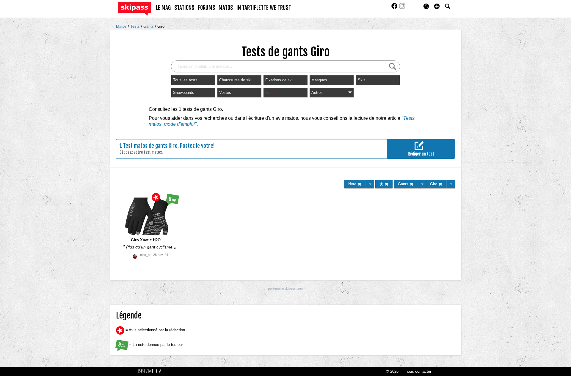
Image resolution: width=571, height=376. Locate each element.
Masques (319, 80)
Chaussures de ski (235, 80)
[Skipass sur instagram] (402, 8)
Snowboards (183, 92)
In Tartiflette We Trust (263, 7)
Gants (149, 26)
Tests (135, 26)
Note (352, 184)
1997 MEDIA (151, 371)
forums (206, 7)
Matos (122, 26)
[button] (437, 6)
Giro (160, 26)
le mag (163, 7)
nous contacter (418, 371)
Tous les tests (185, 80)
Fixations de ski (279, 80)
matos (226, 7)
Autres (317, 92)
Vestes (225, 92)
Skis (361, 80)
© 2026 (392, 371)
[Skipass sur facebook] (395, 8)
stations (184, 7)
